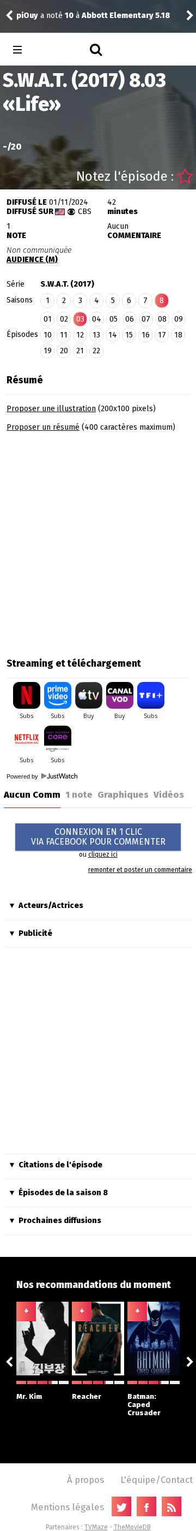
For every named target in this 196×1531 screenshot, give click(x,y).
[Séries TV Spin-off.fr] (60, 50)
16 (146, 335)
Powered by (23, 776)
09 (178, 319)
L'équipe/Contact (156, 1479)
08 (162, 319)
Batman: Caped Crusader (144, 1404)
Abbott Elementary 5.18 (126, 15)
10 (48, 335)
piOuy (27, 15)
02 (64, 319)
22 (96, 350)
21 (80, 350)
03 (80, 319)
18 (178, 335)
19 (48, 350)
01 (48, 319)
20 (64, 350)
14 (112, 335)
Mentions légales (67, 1507)
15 (129, 335)
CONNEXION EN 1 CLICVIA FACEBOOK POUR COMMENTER (98, 837)
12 (80, 335)
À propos (85, 1479)
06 (129, 319)
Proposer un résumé (43, 427)
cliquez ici (103, 854)
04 (96, 319)
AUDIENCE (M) (32, 259)
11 (64, 335)
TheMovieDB (132, 1527)
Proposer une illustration (51, 408)
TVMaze (96, 1527)
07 (146, 319)
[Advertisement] (98, 541)
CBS (84, 211)
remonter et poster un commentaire (140, 870)
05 (113, 319)
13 (96, 335)
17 (162, 335)
